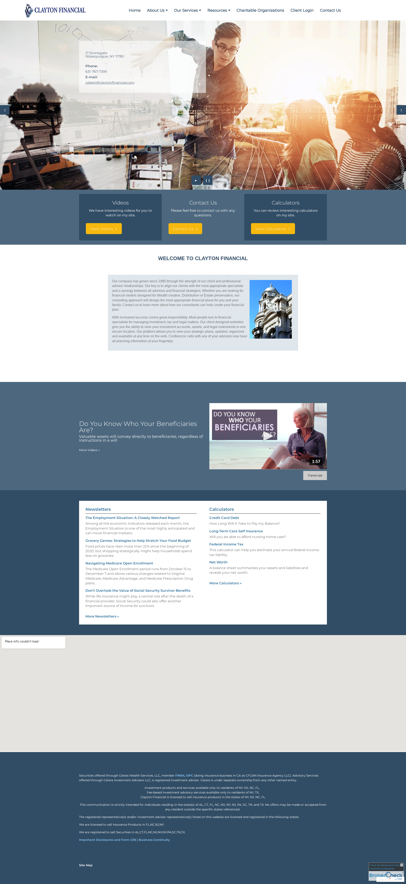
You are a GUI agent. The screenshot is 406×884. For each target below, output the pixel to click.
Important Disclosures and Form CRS (107, 840)
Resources (217, 10)
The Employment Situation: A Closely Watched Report (132, 518)
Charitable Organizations (260, 10)
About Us (156, 10)
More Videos (89, 450)
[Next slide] (401, 110)
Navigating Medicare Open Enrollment (119, 563)
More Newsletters (102, 616)
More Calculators (225, 583)
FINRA (180, 775)
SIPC (189, 775)
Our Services (186, 10)
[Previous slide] (5, 110)
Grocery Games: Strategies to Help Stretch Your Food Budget (138, 541)
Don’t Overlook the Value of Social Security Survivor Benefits (137, 591)
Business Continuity (154, 840)
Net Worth (218, 562)
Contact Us (330, 10)
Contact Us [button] (183, 229)
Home (135, 10)
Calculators (221, 509)
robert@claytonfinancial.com (109, 83)
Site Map (86, 865)
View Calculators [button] (270, 229)
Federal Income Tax (226, 544)
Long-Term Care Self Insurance (236, 531)
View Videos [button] (101, 229)
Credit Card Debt (224, 518)
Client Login (302, 10)
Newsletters (98, 509)
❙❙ (208, 180)
